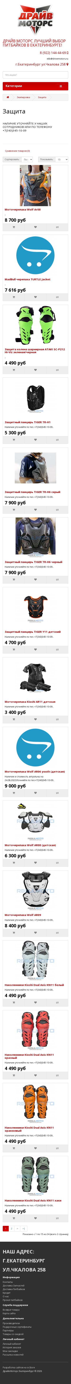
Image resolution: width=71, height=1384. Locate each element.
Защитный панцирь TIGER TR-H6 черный (33, 562)
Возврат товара (11, 1309)
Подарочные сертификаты (17, 1326)
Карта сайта (9, 1313)
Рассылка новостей (13, 1354)
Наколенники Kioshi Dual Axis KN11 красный (29, 1056)
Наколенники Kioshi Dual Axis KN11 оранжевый (29, 1129)
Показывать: (46, 159)
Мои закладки (10, 1351)
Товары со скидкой (13, 1334)
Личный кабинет (12, 1343)
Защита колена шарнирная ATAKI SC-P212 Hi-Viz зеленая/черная (35, 350)
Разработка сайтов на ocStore (19, 1367)
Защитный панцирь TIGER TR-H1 (28, 422)
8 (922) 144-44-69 (53, 53)
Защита (42, 97)
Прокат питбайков (12, 1300)
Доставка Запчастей (13, 1285)
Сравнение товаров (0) (17, 150)
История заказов (12, 1347)
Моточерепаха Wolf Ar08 (23, 209)
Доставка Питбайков (14, 1289)
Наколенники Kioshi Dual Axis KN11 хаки (33, 1200)
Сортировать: (12, 159)
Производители (11, 1323)
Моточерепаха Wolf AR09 (23, 915)
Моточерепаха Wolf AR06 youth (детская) (35, 771)
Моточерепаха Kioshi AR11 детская (30, 701)
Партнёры (8, 1330)
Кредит (6, 1292)
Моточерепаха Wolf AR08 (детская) (30, 845)
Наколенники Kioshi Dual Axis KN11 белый (34, 985)
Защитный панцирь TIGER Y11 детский (33, 631)
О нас (6, 1296)
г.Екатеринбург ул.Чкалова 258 (40, 64)
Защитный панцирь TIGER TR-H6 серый (32, 492)
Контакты (8, 1282)
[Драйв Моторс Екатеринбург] (35, 19)
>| (24, 1228)
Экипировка (23, 97)
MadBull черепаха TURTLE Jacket (27, 279)
